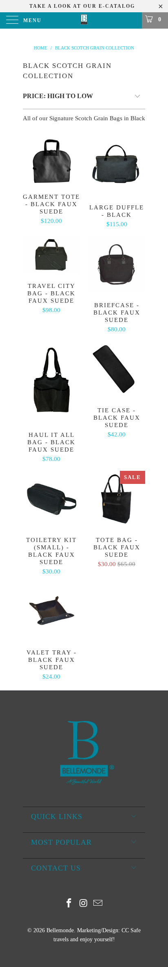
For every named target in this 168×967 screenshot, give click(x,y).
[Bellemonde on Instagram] (83, 903)
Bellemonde (60, 930)
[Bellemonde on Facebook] (69, 903)
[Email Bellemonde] (98, 903)
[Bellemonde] (84, 20)
